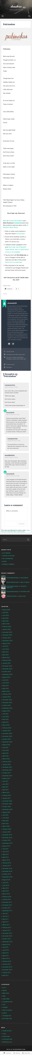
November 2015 (7, 970)
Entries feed (6, 1036)
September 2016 (7, 941)
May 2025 (5, 652)
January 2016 (6, 964)
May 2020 (5, 820)
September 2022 (7, 742)
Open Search (29, 16)
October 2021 (6, 773)
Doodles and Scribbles (15, 221)
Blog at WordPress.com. (16, 1049)
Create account (7, 1031)
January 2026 (6, 629)
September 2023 (7, 708)
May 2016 (5, 953)
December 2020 (7, 801)
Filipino (14, 357)
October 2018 (6, 874)
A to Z (4, 987)
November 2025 (7, 635)
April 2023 (5, 722)
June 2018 (5, 885)
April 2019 (5, 857)
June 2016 (5, 950)
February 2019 (6, 863)
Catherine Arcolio (11, 596)
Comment (21, 523)
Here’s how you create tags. (13, 262)
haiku (4, 996)
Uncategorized (10, 354)
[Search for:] (16, 539)
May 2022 (5, 753)
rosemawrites (10, 385)
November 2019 (7, 837)
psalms (4, 1013)
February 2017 (6, 927)
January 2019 (6, 865)
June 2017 (5, 916)
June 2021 (5, 784)
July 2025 (5, 646)
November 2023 (7, 702)
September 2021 (7, 776)
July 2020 (5, 815)
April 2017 (5, 922)
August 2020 (6, 812)
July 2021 (5, 781)
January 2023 (6, 730)
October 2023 (6, 705)
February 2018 (6, 896)
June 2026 (5, 615)
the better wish (25, 591)
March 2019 (6, 860)
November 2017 (7, 905)
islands (4, 561)
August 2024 (6, 677)
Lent (3, 1004)
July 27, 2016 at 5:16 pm (12, 475)
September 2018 (7, 877)
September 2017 (7, 910)
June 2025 (5, 649)
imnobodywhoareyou (12, 578)
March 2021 (6, 792)
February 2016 (6, 961)
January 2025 (6, 663)
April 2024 (5, 688)
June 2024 (5, 683)
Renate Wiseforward (12, 582)
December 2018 (7, 868)
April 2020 (5, 823)
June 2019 (5, 851)
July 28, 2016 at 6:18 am (13, 440)
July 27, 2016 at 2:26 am (11, 457)
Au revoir (9, 357)
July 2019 (5, 849)
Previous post (10, 364)
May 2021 (5, 787)
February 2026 (6, 626)
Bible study (5, 993)
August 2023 (6, 711)
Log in (4, 1033)
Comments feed (7, 1039)
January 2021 (6, 798)
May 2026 (5, 618)
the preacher (24, 578)
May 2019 (5, 854)
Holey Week (5, 999)
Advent (4, 990)
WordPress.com (7, 1042)
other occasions (7, 1010)
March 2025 (6, 657)
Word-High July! (20, 354)
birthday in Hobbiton (8, 564)
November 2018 (7, 871)
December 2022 (7, 733)
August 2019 (6, 846)
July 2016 (5, 947)
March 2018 (6, 894)
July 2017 (5, 913)
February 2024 (6, 694)
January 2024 (6, 697)
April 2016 (5, 956)
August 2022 (6, 745)
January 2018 (6, 899)
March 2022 (6, 759)
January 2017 (6, 930)
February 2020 (6, 829)
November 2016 (7, 936)
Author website (13, 343)
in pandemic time (7, 1001)
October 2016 (6, 939)
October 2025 (6, 638)
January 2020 (6, 832)
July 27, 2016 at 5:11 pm (12, 414)
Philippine (9, 359)
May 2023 (5, 719)
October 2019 (6, 840)
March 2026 (6, 624)
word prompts (20, 233)
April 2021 (5, 789)
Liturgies (5, 1007)
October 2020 (6, 806)
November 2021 (7, 770)
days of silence (25, 582)
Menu (3, 16)
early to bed (22, 596)
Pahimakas (9, 24)
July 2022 (5, 747)
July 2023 (5, 714)
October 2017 (6, 908)
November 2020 (7, 804)
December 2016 (7, 933)
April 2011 (5, 975)
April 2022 (5, 756)
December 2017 (7, 902)
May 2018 (5, 888)
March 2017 (6, 925)
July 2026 (5, 612)
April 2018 (5, 891)
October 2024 (6, 671)
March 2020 (6, 826)
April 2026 (5, 621)
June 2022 (5, 750)
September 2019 (7, 843)
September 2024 (7, 674)
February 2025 (6, 660)
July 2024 (5, 680)
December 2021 (7, 767)
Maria (4, 221)
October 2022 (6, 739)
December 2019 (7, 835)
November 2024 (7, 669)
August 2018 (6, 880)
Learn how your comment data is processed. (15, 531)
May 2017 (5, 919)
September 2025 (7, 640)
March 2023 (6, 725)
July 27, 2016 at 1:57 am (11, 387)
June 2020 (5, 818)
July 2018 (5, 882)
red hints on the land (8, 555)
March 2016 (6, 958)
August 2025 (6, 643)
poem (14, 359)
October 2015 (6, 972)
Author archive (9, 343)
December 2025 (7, 632)
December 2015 (7, 967)
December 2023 (7, 700)
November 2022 (7, 736)
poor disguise (6, 553)
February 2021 (6, 795)
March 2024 (6, 691)
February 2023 (6, 728)
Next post (9, 367)
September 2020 (7, 809)
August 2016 (6, 944)
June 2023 (5, 716)
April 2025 (5, 655)
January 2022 (6, 764)
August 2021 (6, 778)
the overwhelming (7, 558)
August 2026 (6, 609)
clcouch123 (16, 6)
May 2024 (5, 685)
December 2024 (7, 666)
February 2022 (6, 761)
